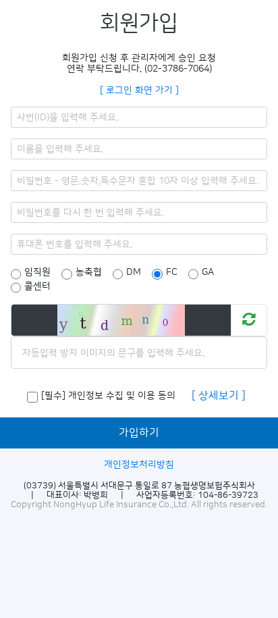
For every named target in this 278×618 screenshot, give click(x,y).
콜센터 (37, 286)
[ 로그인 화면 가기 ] (139, 90)
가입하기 (139, 433)
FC (171, 272)
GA (208, 272)
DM (133, 272)
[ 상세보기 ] (219, 396)
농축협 (89, 272)
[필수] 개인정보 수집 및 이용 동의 (108, 395)
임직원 (37, 272)
